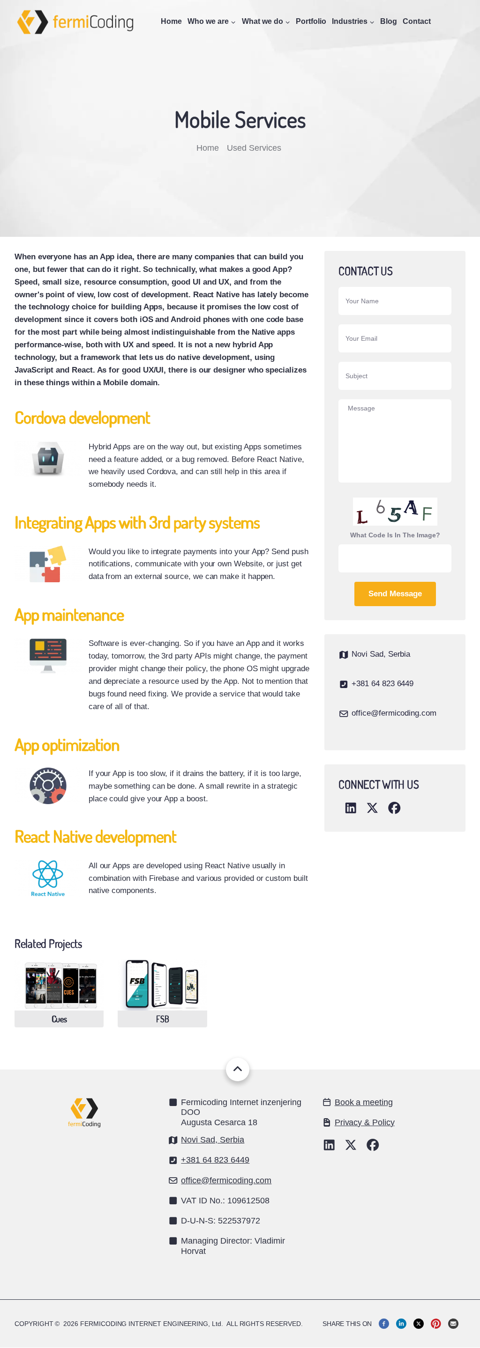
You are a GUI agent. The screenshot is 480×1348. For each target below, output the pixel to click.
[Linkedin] (401, 1323)
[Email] (453, 1323)
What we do (262, 21)
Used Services (255, 148)
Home (171, 21)
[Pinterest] (436, 1323)
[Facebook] (384, 1323)
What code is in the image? (395, 535)
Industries (350, 21)
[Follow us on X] (351, 1147)
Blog (388, 21)
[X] (418, 1323)
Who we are (208, 21)
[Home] (75, 20)
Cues (59, 1019)
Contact (417, 21)
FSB (162, 1019)
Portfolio (311, 21)
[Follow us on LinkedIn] (329, 1147)
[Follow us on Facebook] (373, 1147)
